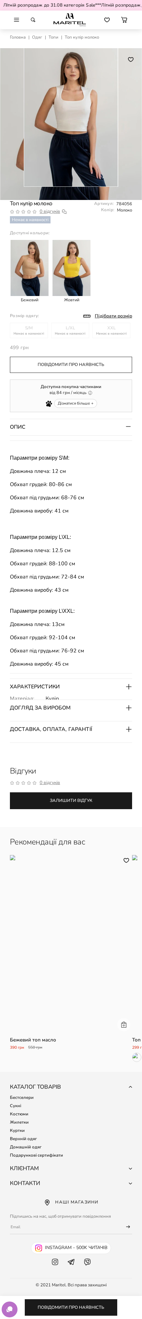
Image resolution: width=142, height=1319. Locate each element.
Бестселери (22, 1098)
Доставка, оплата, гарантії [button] (51, 729)
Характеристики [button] (35, 686)
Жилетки (19, 1122)
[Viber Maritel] (87, 1268)
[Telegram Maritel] (71, 1268)
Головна (18, 37)
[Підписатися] (125, 1227)
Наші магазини (76, 1202)
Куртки (17, 1131)
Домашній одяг (26, 1147)
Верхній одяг (23, 1139)
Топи (53, 37)
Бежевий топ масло (33, 1040)
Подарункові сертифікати (36, 1155)
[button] (124, 20)
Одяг (37, 37)
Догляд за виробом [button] (40, 707)
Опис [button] (18, 427)
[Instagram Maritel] (55, 1268)
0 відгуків (50, 211)
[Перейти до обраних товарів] (107, 20)
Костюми (19, 1114)
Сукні (15, 1106)
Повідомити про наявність (71, 1307)
